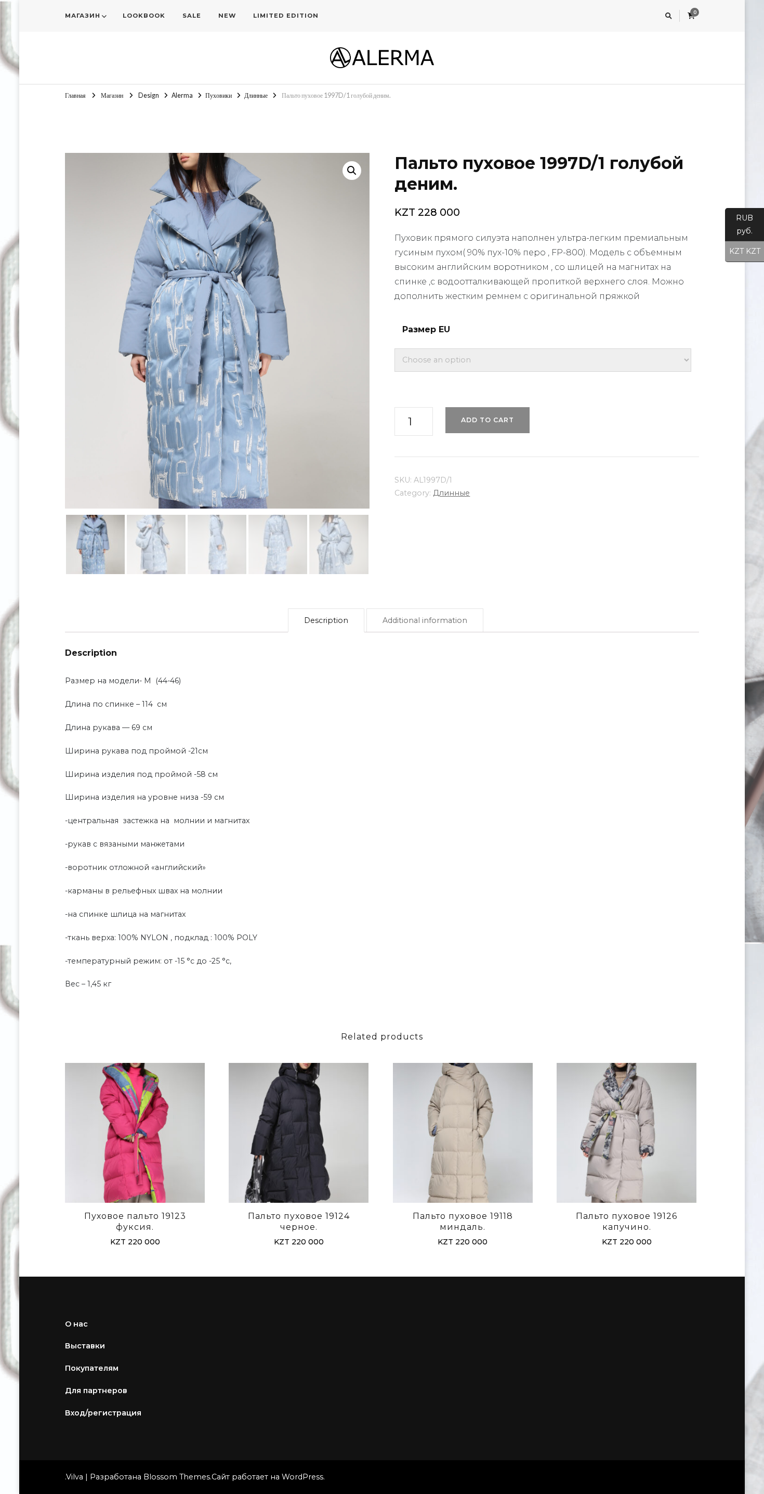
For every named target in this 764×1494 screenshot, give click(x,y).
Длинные (451, 493)
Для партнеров (96, 1390)
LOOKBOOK (144, 15)
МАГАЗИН (82, 15)
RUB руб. (739, 224)
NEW (227, 15)
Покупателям (91, 1368)
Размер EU (426, 329)
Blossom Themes (176, 1477)
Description (326, 620)
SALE (191, 15)
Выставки (85, 1345)
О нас (76, 1324)
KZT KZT (742, 251)
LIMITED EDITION (286, 15)
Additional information (425, 620)
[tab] (326, 620)
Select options (135, 1135)
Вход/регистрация (103, 1413)
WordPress (302, 1477)
